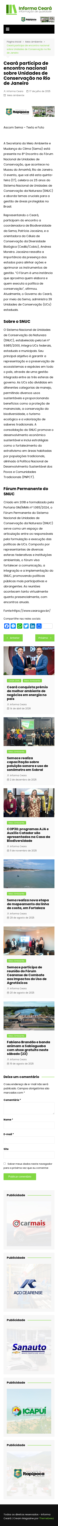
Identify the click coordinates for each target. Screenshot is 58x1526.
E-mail (9, 1134)
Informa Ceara (15, 91)
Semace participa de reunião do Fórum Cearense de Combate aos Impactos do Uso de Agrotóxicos (27, 975)
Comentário (12, 1100)
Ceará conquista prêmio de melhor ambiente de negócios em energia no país (27, 693)
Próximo (43, 638)
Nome (8, 1119)
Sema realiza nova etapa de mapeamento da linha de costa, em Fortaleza (28, 904)
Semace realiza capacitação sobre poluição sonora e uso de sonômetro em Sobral (27, 764)
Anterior (14, 638)
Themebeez (46, 1518)
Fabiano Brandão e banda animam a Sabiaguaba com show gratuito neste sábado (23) (28, 1048)
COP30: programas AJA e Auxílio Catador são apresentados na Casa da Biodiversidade (28, 835)
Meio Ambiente (15, 95)
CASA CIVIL (14, 680)
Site (6, 1149)
